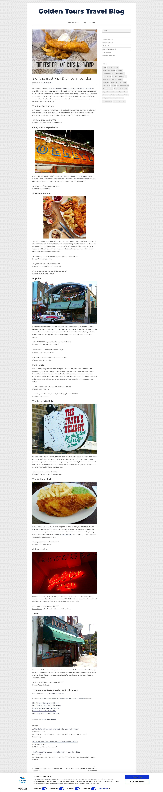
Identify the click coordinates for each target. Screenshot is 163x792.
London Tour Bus (107, 42)
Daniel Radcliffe (119, 73)
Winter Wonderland (119, 101)
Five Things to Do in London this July (45, 703)
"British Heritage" (55, 757)
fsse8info (62, 698)
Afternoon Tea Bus (112, 67)
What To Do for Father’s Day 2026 (44, 711)
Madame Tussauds (64, 534)
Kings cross (106, 85)
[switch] (61, 788)
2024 (104, 67)
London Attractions (123, 85)
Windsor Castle (107, 101)
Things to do (106, 98)
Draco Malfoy (107, 76)
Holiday (120, 79)
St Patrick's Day (116, 92)
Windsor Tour (106, 46)
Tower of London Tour (109, 49)
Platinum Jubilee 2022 (121, 89)
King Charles (122, 82)
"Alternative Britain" (41, 757)
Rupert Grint (106, 92)
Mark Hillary (82, 698)
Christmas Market (108, 73)
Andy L (75, 698)
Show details (103, 788)
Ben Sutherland (48, 698)
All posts (92, 22)
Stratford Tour (106, 52)
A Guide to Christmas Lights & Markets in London (55, 729)
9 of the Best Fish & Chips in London (62, 78)
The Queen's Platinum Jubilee (119, 95)
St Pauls (125, 92)
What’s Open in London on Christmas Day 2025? (55, 742)
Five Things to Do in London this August (46, 705)
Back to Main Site (73, 22)
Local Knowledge (49, 719)
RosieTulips (56, 698)
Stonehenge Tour (107, 39)
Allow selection (137, 782)
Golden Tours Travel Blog (81, 11)
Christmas (119, 70)
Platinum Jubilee (108, 89)
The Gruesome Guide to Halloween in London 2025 (56, 752)
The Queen (106, 95)
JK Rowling (113, 82)
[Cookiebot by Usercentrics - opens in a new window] (22, 788)
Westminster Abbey (118, 98)
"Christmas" (38, 734)
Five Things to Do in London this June (45, 713)
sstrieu (41, 698)
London (113, 85)
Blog (84, 22)
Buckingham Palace (109, 70)
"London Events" (77, 734)
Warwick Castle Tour (108, 55)
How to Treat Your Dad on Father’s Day (46, 708)
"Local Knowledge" (64, 734)
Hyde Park (106, 82)
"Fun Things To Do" (50, 734)
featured (114, 76)
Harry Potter (122, 76)
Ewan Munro (68, 698)
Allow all (137, 777)
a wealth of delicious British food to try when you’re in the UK (69, 88)
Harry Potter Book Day (109, 79)
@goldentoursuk (57, 693)
